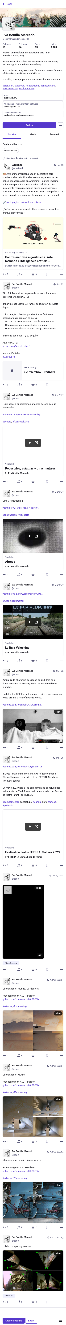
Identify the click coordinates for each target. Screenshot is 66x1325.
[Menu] (60, 125)
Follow (29, 125)
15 (4, 47)
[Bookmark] (47, 274)
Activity (12, 134)
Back (9, 3)
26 (20, 47)
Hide (58, 711)
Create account (13, 1320)
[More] (61, 274)
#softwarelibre (10, 150)
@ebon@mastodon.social (14, 39)
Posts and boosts (12, 144)
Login (31, 1320)
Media (33, 134)
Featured (54, 134)
